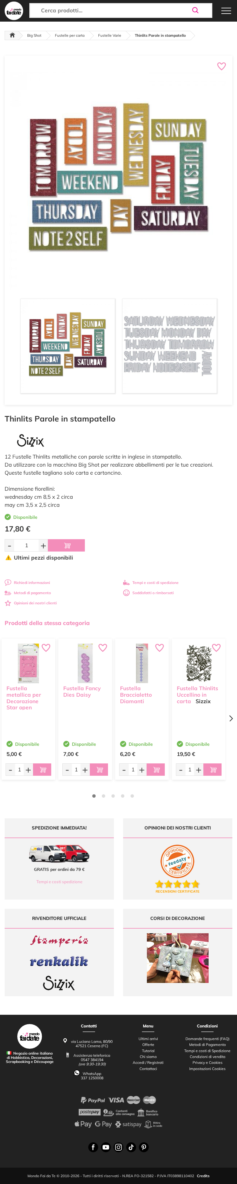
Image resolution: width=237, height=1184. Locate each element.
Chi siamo (148, 1056)
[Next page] (231, 718)
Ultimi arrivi (148, 1038)
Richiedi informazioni (32, 582)
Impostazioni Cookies (207, 1068)
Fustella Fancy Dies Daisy (82, 691)
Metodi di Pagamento (207, 1044)
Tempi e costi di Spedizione (207, 1050)
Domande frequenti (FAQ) (207, 1038)
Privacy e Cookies (207, 1062)
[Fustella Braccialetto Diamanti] (142, 663)
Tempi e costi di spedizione (155, 582)
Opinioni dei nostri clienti (35, 603)
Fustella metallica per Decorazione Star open (23, 698)
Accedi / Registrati (148, 1062)
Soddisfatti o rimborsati (153, 592)
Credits (203, 1176)
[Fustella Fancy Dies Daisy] (85, 663)
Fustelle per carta (70, 35)
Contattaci (148, 1068)
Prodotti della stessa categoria (47, 623)
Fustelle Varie (109, 35)
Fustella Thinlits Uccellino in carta (197, 694)
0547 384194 (92, 1059)
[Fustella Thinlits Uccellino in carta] (199, 663)
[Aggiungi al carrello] (66, 545)
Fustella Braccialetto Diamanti (136, 694)
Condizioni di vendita (207, 1056)
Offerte (148, 1044)
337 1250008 (92, 1078)
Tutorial (148, 1050)
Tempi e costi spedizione (59, 881)
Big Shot (34, 35)
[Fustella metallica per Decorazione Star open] (28, 663)
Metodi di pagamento (32, 592)
